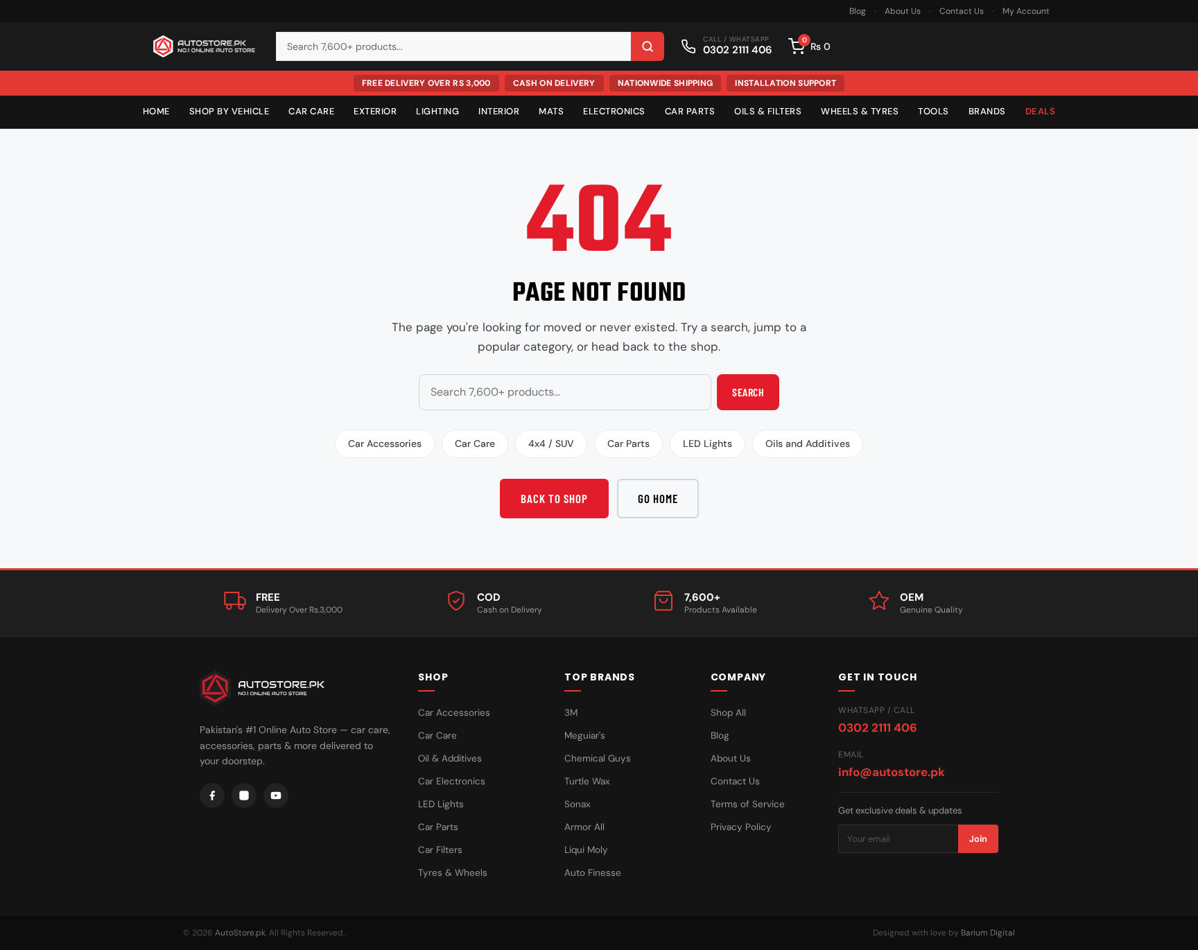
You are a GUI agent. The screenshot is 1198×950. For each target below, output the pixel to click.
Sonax (577, 804)
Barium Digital (988, 932)
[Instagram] (244, 795)
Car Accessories (385, 443)
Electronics (614, 111)
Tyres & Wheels (452, 873)
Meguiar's (584, 735)
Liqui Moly (586, 850)
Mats (551, 111)
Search (748, 391)
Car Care (311, 111)
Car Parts (690, 111)
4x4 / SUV (551, 443)
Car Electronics (451, 781)
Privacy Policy (741, 827)
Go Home (658, 498)
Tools (933, 111)
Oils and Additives (807, 443)
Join (978, 839)
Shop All (728, 713)
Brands (987, 111)
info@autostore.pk (891, 772)
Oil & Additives (450, 758)
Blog (857, 11)
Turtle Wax (587, 781)
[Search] (647, 46)
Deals (1040, 111)
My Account (1026, 11)
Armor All (584, 827)
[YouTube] (275, 795)
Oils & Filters (767, 111)
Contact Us (961, 11)
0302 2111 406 (877, 727)
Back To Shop (554, 498)
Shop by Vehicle (229, 111)
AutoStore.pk (240, 932)
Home (156, 111)
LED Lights (707, 443)
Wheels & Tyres (860, 111)
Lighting (437, 111)
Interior (498, 111)
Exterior (375, 111)
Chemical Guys (597, 758)
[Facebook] (212, 795)
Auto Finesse (592, 873)
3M (571, 713)
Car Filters (440, 850)
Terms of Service (748, 804)
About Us (903, 11)
